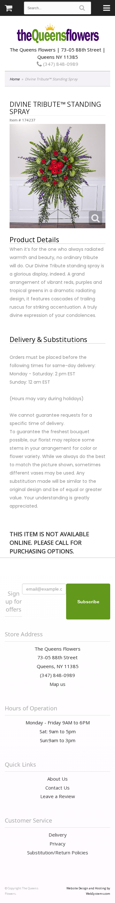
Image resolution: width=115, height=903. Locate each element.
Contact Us (57, 787)
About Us (57, 779)
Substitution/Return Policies (57, 852)
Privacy (57, 843)
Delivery (58, 834)
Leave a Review (57, 796)
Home (14, 79)
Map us (57, 684)
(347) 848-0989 (60, 64)
